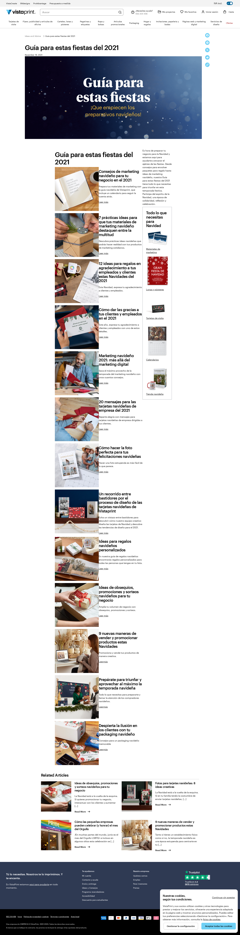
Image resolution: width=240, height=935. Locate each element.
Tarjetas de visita (155, 318)
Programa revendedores (93, 892)
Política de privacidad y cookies (36, 916)
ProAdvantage (39, 3)
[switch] (225, 3)
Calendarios (152, 359)
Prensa (136, 888)
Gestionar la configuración (181, 926)
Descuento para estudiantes (95, 900)
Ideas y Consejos (90, 888)
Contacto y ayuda (90, 880)
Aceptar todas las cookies (218, 926)
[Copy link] (207, 65)
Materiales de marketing (153, 251)
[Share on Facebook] (207, 35)
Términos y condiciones (59, 916)
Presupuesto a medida (60, 3)
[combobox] (79, 12)
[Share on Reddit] (207, 57)
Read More (80, 811)
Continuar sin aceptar (223, 897)
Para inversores (140, 884)
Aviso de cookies (211, 919)
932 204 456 (11, 916)
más (105, 661)
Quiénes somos (140, 876)
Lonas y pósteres (155, 289)
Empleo (136, 880)
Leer (101, 661)
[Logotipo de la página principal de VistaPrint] (21, 12)
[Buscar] (120, 12)
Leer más (103, 202)
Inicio (20, 916)
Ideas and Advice (33, 36)
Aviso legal (75, 916)
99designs (25, 3)
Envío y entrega (89, 884)
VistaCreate (11, 3)
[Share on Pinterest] (207, 42)
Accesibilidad (88, 896)
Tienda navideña (154, 394)
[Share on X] (207, 50)
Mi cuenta (86, 876)
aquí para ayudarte (39, 884)
